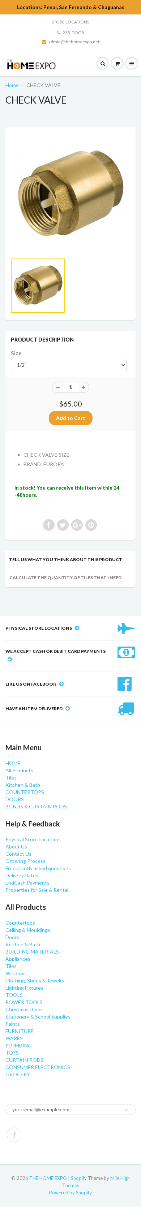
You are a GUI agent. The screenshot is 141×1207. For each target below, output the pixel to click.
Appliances (17, 959)
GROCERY (17, 1074)
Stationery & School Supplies (37, 1016)
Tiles (11, 777)
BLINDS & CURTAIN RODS (36, 806)
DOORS (14, 799)
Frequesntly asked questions (38, 868)
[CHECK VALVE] (70, 194)
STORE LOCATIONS (70, 22)
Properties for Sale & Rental (36, 890)
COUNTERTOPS (24, 792)
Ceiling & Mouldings (27, 930)
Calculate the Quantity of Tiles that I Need (65, 577)
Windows (16, 973)
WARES (14, 1038)
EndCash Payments (27, 883)
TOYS (12, 1053)
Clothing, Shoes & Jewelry (34, 980)
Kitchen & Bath (22, 785)
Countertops (20, 923)
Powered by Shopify (70, 1192)
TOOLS (14, 995)
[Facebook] (14, 1135)
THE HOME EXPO (48, 1178)
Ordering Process (25, 861)
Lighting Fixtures (24, 988)
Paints (12, 1024)
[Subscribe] (126, 1110)
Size (16, 353)
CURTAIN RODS (24, 1060)
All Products (19, 770)
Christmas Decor (24, 1009)
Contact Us (18, 854)
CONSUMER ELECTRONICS (37, 1067)
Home (12, 85)
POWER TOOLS (24, 1002)
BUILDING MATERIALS (32, 951)
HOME (13, 763)
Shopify (79, 1178)
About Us (16, 846)
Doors (12, 937)
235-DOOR (73, 32)
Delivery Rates (21, 875)
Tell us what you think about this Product (65, 559)
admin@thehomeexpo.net (73, 41)
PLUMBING (18, 1045)
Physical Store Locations (33, 839)
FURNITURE (19, 1031)
